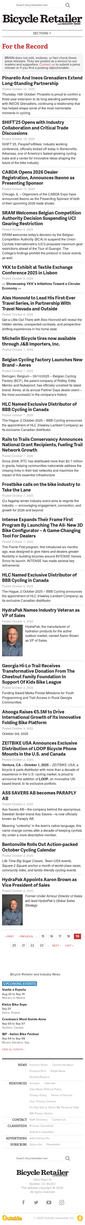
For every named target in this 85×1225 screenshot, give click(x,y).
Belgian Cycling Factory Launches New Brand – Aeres (42, 362)
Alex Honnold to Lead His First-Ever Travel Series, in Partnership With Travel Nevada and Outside (39, 303)
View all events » (13, 1049)
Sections (42, 33)
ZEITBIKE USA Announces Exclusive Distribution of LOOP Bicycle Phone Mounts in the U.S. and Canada (39, 748)
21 (23, 945)
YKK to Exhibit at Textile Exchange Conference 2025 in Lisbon (37, 270)
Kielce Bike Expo (14, 1004)
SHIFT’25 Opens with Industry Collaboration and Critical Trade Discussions (35, 127)
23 (42, 945)
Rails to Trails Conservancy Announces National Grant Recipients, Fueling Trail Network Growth (42, 444)
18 (68, 936)
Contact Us (59, 1119)
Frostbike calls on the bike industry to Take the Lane (41, 487)
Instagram (61, 1202)
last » (69, 945)
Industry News (39, 1065)
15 (42, 936)
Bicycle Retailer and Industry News (35, 974)
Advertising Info (40, 1138)
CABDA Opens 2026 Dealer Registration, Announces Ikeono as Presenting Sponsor (38, 177)
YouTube (48, 1202)
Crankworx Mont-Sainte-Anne (24, 1019)
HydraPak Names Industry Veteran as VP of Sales (41, 612)
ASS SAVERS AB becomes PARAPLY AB (39, 795)
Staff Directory (39, 1119)
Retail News (58, 1071)
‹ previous (26, 936)
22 (32, 945)
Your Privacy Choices (43, 1101)
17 (60, 936)
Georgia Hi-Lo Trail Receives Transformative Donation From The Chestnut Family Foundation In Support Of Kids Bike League (38, 673)
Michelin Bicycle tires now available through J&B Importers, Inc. (39, 341)
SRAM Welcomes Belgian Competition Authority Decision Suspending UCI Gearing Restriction (41, 218)
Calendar (49, 1083)
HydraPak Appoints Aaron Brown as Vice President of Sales (39, 882)
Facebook (23, 1202)
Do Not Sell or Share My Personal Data (54, 1107)
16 (51, 936)
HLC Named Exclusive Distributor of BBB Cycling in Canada (39, 407)
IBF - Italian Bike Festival (20, 1034)
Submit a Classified (41, 1132)
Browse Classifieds (42, 1126)
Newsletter (53, 1144)
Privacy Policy (38, 1095)
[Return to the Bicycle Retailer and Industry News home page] (42, 24)
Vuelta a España (14, 990)
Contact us (47, 64)
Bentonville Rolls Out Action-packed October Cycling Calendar (40, 847)
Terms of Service (61, 1095)
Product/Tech (38, 1071)
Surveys (35, 1083)
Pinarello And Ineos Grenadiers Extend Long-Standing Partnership (42, 80)
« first (9, 936)
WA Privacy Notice (41, 1113)
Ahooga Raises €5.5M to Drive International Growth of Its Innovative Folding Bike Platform (41, 717)
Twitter (36, 1202)
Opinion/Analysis (63, 1065)
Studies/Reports (40, 1077)
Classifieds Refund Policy (45, 1089)
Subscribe (36, 1144)
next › (56, 945)
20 (14, 945)
